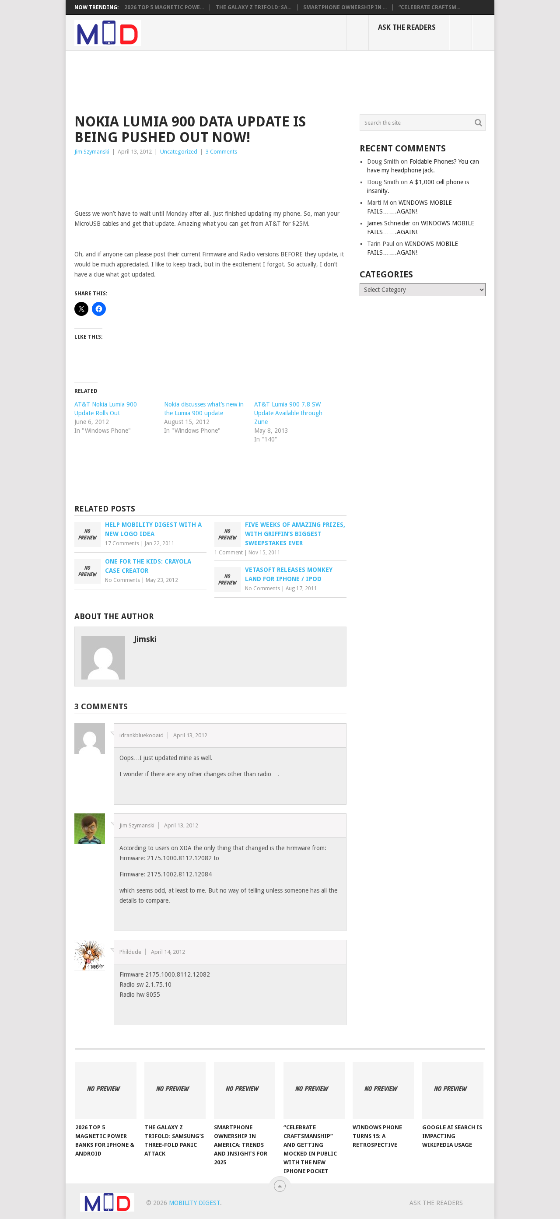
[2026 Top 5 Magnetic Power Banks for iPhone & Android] (105, 1090)
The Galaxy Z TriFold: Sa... (253, 7)
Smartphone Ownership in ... (345, 7)
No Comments (122, 580)
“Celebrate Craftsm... (429, 7)
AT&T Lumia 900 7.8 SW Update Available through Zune (288, 413)
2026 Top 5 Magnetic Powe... (164, 7)
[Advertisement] (233, 81)
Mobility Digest (194, 1202)
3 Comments (221, 151)
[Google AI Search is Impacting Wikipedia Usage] (452, 1090)
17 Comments (122, 543)
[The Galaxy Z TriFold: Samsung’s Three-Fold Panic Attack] (175, 1090)
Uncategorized (178, 151)
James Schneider (388, 223)
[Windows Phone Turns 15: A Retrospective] (383, 1090)
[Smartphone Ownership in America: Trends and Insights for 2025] (244, 1090)
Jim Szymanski (91, 151)
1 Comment (228, 553)
